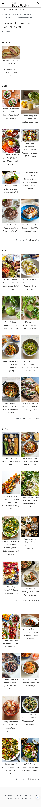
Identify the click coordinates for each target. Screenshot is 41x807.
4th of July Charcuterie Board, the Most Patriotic (10, 590)
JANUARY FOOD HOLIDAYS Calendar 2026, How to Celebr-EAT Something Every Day (11, 502)
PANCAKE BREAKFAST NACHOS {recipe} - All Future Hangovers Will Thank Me (30, 149)
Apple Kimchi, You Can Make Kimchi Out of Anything (30, 682)
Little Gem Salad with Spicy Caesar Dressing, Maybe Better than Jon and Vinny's (10, 547)
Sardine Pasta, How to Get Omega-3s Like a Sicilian (11, 461)
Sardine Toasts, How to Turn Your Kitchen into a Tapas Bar (30, 406)
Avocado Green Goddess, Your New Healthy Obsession (11, 325)
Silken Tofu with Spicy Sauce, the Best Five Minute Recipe (30, 228)
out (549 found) (31, 779)
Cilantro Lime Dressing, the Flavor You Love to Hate (30, 325)
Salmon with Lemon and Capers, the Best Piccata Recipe (30, 591)
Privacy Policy (23, 798)
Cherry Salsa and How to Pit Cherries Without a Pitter (11, 643)
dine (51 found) (31, 600)
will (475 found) (31, 240)
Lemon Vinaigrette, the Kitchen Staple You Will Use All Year (30, 118)
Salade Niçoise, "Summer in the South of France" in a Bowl (30, 767)
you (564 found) (30, 418)
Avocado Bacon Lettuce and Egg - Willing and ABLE (11, 189)
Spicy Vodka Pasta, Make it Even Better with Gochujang (30, 461)
